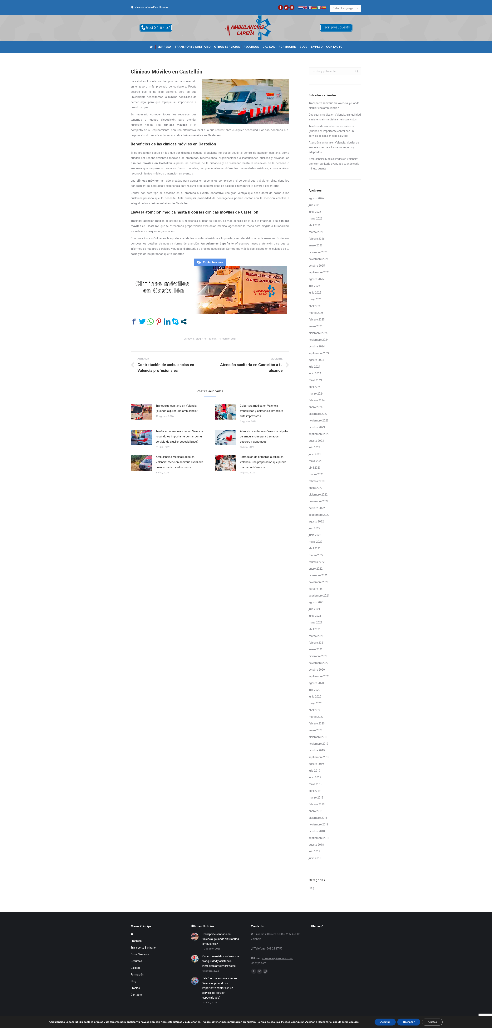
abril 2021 (315, 629)
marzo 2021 (316, 635)
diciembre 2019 (318, 736)
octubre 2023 (317, 427)
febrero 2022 (317, 561)
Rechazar (409, 1022)
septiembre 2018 (319, 837)
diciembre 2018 (318, 817)
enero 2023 (315, 487)
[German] (314, 7)
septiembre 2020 (319, 676)
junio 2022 (315, 535)
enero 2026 (315, 245)
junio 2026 (315, 211)
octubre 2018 (317, 831)
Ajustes (432, 1022)
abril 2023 (315, 467)
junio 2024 (315, 373)
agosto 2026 (316, 198)
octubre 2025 (317, 265)
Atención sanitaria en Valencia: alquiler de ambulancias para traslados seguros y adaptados (264, 436)
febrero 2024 (317, 400)
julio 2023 (314, 447)
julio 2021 (314, 609)
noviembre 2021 (318, 582)
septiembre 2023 (319, 434)
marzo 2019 (316, 797)
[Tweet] (142, 321)
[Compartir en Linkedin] (167, 321)
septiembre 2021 (319, 595)
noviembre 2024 (318, 339)
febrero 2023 (317, 481)
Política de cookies (268, 1022)
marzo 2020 (316, 716)
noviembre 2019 (318, 743)
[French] (310, 7)
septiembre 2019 (319, 757)
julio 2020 (314, 689)
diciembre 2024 (318, 333)
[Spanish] (323, 7)
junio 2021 (315, 615)
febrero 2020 (317, 723)
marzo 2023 (316, 474)
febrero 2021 (317, 642)
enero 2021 (315, 649)
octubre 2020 (317, 669)
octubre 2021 (317, 588)
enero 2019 (315, 811)
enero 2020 (315, 730)
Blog (198, 338)
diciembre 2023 (318, 413)
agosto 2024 (316, 359)
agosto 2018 (316, 844)
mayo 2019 (315, 784)
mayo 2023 (315, 460)
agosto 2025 (316, 279)
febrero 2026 (317, 238)
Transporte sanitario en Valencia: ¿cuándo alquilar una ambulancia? (177, 408)
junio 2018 (315, 858)
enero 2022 (315, 568)
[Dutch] (300, 7)
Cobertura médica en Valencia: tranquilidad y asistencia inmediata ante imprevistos (261, 411)
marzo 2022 (316, 555)
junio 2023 (315, 454)
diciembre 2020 (318, 656)
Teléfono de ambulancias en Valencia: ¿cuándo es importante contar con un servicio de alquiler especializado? (180, 436)
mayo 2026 (315, 218)
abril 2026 (315, 225)
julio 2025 (314, 285)
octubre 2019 (317, 750)
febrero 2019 (317, 804)
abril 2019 (315, 790)
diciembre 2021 (318, 575)
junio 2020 (315, 696)
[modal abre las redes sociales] (183, 321)
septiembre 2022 (319, 514)
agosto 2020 (316, 683)
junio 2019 (315, 777)
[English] (305, 7)
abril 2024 (315, 386)
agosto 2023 (316, 440)
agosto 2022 (316, 521)
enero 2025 (315, 326)
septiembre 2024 (319, 353)
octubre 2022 (317, 508)
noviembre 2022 (318, 501)
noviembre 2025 (318, 258)
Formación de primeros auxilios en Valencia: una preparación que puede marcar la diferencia (263, 462)
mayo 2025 (315, 299)
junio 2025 (315, 292)
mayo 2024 (315, 380)
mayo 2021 (315, 622)
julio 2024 (314, 366)
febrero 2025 (317, 319)
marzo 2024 (316, 393)
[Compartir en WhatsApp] (150, 321)
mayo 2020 (315, 703)
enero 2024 (315, 407)
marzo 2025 (316, 312)
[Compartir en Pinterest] (158, 321)
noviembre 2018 (318, 824)
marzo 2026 (316, 232)
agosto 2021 (316, 602)
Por (210, 338)
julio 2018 (314, 851)
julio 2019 (314, 770)
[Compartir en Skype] (175, 321)
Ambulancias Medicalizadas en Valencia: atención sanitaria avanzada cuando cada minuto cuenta (179, 462)
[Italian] (319, 7)
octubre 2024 (317, 346)
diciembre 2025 (318, 252)
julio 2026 (314, 205)
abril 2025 (315, 306)
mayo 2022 (315, 541)
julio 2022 (314, 528)
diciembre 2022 (318, 494)
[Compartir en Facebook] (134, 321)
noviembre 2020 (318, 662)
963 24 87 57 (274, 948)
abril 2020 (315, 710)
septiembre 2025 (319, 272)
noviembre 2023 (318, 420)
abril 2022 (315, 548)
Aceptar (385, 1022)
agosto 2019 (316, 763)
